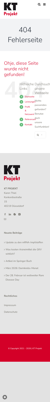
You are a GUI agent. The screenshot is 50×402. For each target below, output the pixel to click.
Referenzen (30, 119)
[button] (5, 397)
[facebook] (5, 214)
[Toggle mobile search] (39, 4)
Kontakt (28, 124)
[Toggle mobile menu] (44, 4)
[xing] (19, 214)
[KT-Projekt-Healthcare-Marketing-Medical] (12, 166)
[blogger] (15, 214)
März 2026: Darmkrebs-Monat (22, 268)
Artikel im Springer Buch (19, 261)
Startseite (29, 96)
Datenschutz (10, 312)
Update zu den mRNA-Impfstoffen (24, 242)
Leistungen (30, 101)
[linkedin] (10, 214)
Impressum (10, 305)
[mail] (5, 219)
